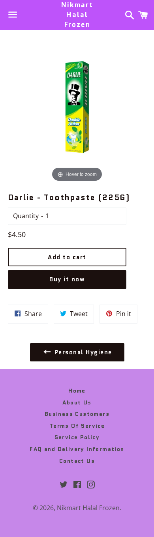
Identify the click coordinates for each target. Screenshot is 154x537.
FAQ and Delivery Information (77, 449)
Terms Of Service (77, 426)
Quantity (26, 215)
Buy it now (67, 279)
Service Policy (77, 437)
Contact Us (77, 461)
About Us (76, 402)
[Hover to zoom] (77, 106)
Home (77, 391)
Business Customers (77, 414)
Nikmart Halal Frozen (77, 15)
